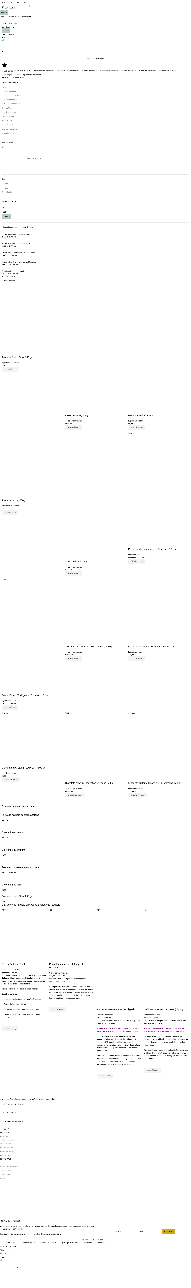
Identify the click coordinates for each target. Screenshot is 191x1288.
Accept (13, 1246)
